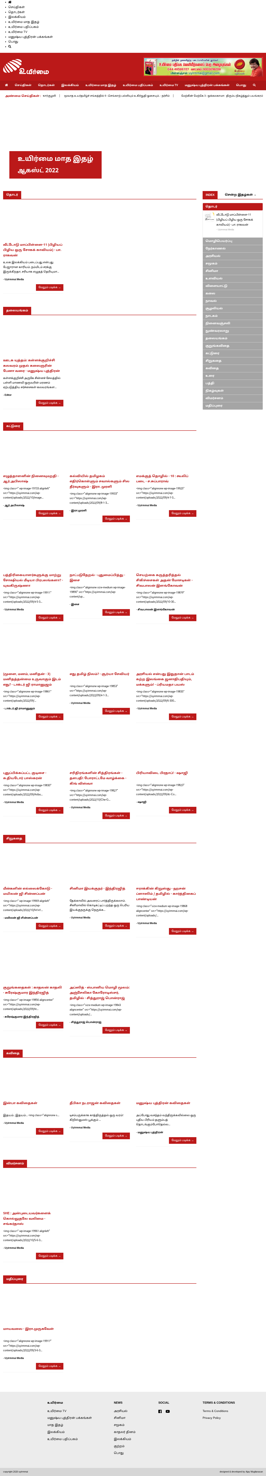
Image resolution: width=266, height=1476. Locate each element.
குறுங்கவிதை (217, 346)
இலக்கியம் (17, 17)
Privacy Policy (212, 1418)
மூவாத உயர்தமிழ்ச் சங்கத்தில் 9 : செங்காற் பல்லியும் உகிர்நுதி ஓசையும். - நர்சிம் (90, 96)
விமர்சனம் (214, 398)
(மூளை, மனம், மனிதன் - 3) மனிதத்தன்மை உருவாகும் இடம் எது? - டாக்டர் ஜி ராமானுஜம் (32, 679)
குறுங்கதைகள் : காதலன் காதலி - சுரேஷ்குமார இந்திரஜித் (32, 990)
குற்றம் (119, 1446)
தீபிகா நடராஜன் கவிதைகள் (95, 1103)
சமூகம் (211, 263)
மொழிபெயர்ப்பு (219, 241)
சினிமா (212, 271)
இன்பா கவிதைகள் (20, 1103)
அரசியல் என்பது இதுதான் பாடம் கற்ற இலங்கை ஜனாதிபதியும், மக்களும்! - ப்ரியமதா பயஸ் (165, 679)
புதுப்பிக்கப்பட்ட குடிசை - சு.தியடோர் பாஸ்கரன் (24, 776)
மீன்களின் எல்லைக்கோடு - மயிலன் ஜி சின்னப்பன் (27, 891)
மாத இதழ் (55, 1425)
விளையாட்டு (216, 286)
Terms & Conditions (215, 1411)
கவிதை (212, 368)
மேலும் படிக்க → (49, 287)
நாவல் (211, 301)
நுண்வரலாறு (217, 331)
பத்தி (210, 383)
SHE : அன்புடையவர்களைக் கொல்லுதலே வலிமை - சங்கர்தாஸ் (27, 1219)
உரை (210, 376)
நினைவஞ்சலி (218, 323)
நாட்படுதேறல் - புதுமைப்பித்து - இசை (97, 578)
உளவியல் (214, 278)
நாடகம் (212, 316)
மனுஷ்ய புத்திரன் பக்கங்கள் (30, 37)
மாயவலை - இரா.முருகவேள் (28, 1329)
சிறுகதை (214, 361)
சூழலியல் (214, 308)
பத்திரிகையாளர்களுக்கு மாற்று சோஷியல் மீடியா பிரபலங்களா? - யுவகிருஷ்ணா (33, 580)
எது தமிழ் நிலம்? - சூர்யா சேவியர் (99, 674)
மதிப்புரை (214, 406)
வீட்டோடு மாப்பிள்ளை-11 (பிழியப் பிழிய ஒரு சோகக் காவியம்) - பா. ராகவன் (32, 250)
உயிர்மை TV (17, 32)
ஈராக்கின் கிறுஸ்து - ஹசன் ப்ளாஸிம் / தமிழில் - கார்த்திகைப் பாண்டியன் (166, 894)
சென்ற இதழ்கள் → (240, 195)
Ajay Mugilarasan (254, 1471)
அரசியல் (213, 256)
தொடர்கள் (16, 12)
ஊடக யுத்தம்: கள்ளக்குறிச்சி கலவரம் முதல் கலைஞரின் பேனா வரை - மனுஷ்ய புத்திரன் (31, 366)
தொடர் (211, 207)
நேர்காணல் (216, 249)
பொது (13, 42)
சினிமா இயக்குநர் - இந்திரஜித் (97, 889)
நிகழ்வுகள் (215, 391)
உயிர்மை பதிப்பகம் (23, 27)
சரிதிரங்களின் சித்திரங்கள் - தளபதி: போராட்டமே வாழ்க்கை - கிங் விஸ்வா (98, 778)
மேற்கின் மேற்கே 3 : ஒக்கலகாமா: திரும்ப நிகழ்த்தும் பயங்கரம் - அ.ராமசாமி (204, 96)
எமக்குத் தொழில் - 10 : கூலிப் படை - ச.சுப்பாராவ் (162, 479)
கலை (210, 293)
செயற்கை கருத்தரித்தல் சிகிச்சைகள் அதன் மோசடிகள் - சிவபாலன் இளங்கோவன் (164, 580)
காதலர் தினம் (124, 1432)
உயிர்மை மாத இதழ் (23, 22)
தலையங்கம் (216, 338)
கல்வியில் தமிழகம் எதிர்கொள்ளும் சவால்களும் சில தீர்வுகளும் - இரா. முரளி (99, 481)
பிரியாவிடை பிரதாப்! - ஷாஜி (162, 773)
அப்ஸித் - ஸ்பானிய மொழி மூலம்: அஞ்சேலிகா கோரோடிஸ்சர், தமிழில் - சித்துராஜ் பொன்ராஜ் (100, 993)
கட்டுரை (212, 353)
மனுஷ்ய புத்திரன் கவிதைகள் (163, 1103)
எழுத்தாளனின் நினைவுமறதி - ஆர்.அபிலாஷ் (31, 479)
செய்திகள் (16, 7)
